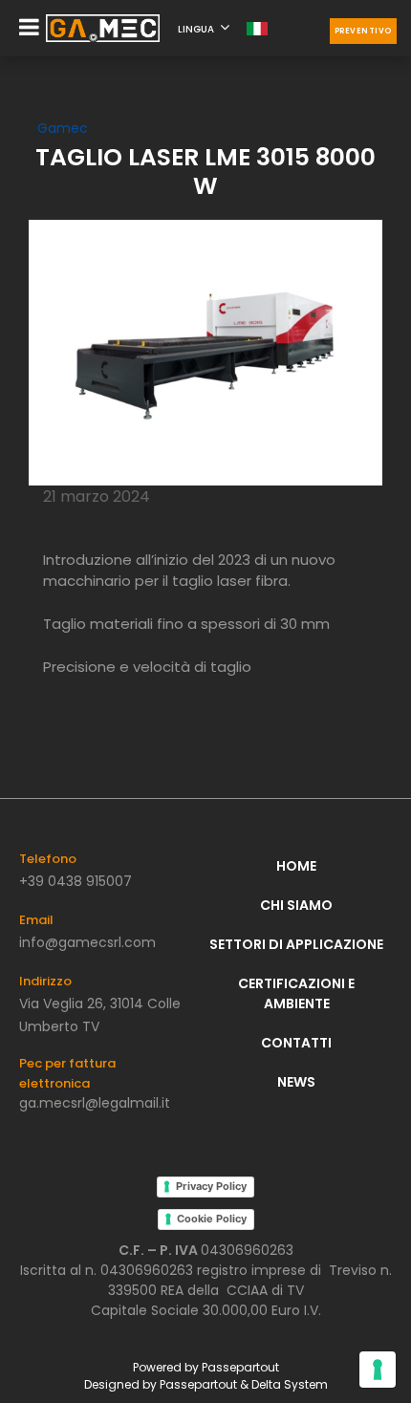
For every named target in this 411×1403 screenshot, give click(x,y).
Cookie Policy (212, 1218)
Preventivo (363, 31)
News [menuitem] (296, 1081)
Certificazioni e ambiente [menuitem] (296, 993)
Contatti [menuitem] (296, 1042)
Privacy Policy (211, 1186)
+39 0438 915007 (75, 881)
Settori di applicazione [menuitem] (296, 944)
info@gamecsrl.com (87, 942)
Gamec (62, 128)
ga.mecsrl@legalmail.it (94, 1102)
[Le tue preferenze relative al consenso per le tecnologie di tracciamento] (377, 1369)
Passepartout (240, 1367)
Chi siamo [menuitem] (296, 905)
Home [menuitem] (296, 865)
